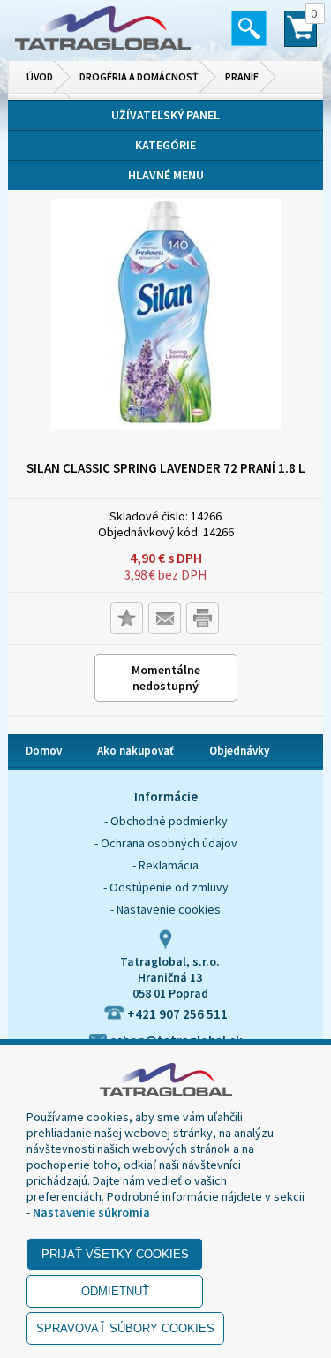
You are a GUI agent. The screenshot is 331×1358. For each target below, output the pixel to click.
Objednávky (239, 750)
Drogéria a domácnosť (139, 76)
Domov (44, 750)
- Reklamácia (165, 865)
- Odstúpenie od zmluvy (166, 887)
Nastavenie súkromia (91, 1212)
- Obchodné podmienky (166, 821)
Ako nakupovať (135, 750)
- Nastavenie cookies (165, 909)
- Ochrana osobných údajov (165, 843)
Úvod (39, 76)
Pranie (242, 76)
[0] (300, 36)
